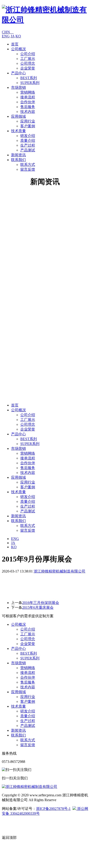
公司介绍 (27, 54)
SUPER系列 (29, 83)
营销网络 (27, 92)
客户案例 (27, 126)
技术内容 (27, 112)
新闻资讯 (18, 155)
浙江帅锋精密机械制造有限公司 (59, 571)
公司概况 (18, 49)
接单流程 (27, 97)
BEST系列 (28, 78)
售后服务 (27, 107)
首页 (14, 44)
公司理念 (27, 63)
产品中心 (18, 73)
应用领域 (18, 116)
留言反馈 (27, 169)
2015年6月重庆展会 (38, 607)
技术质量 (18, 131)
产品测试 (27, 150)
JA (13, 36)
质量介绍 (27, 140)
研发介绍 (27, 136)
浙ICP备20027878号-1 (53, 809)
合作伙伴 (27, 102)
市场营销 (18, 87)
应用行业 (27, 121)
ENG (6, 36)
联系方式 (27, 165)
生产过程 (27, 145)
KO (18, 36)
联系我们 (18, 160)
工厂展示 (27, 59)
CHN (8, 32)
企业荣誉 (27, 68)
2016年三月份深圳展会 (40, 603)
